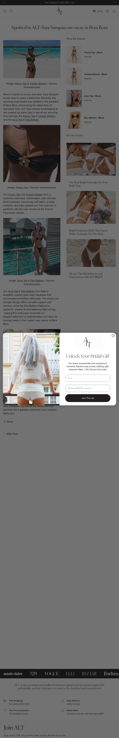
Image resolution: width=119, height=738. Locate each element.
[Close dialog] (113, 335)
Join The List (88, 398)
